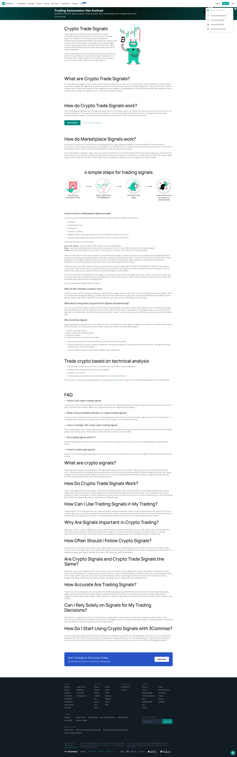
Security (160, 699)
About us (145, 687)
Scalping (67, 717)
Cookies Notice (69, 730)
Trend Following (93, 717)
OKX (95, 699)
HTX (95, 705)
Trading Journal (81, 696)
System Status (81, 687)
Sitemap (160, 696)
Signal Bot (67, 693)
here (97, 283)
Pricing (160, 687)
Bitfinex (96, 693)
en (233, 4)
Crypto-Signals (68, 705)
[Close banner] (235, 9)
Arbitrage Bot (68, 702)
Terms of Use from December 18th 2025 (88, 730)
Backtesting (80, 690)
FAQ (143, 705)
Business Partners (164, 690)
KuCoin (96, 702)
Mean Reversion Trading (107, 717)
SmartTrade (68, 696)
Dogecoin (108, 699)
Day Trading (68, 720)
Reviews (144, 708)
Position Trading (123, 717)
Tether (107, 693)
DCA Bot (66, 690)
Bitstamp (97, 690)
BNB (106, 705)
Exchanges (67, 708)
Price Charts (162, 693)
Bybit (95, 708)
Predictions (161, 702)
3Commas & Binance (148, 696)
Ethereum (108, 696)
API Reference (125, 687)
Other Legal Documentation (73, 733)
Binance (96, 687)
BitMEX (107, 687)
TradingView (68, 699)
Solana (107, 702)
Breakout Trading (81, 720)
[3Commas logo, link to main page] (7, 3)
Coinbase (97, 696)
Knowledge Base (147, 702)
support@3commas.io (71, 747)
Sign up (225, 4)
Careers (144, 690)
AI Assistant (80, 693)
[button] (233, 753)
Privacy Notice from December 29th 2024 (115, 730)
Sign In (218, 4)
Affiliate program (147, 693)
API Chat (123, 690)
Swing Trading (80, 717)
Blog (143, 699)
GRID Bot (67, 687)
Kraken (107, 690)
